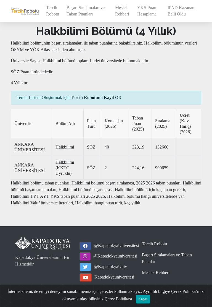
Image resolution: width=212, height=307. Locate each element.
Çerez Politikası (118, 298)
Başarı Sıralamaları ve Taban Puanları (86, 10)
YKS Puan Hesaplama (147, 10)
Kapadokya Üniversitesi (36, 257)
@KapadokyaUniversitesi (116, 245)
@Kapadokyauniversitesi (115, 256)
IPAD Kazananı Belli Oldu (181, 10)
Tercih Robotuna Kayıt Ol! (96, 97)
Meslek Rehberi (122, 10)
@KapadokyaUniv (110, 266)
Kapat (142, 299)
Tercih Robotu (52, 10)
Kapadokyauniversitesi (114, 277)
